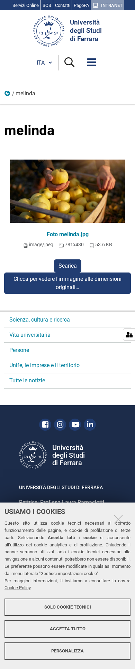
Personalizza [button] (67, 650)
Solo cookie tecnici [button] (67, 607)
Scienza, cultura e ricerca (39, 319)
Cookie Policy (17, 587)
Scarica (67, 265)
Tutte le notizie (27, 380)
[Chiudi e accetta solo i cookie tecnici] (118, 519)
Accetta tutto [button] (68, 628)
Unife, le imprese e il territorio (44, 365)
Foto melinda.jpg (68, 234)
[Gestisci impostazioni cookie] (129, 334)
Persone (19, 350)
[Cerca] (69, 62)
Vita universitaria (30, 335)
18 (7, 95)
